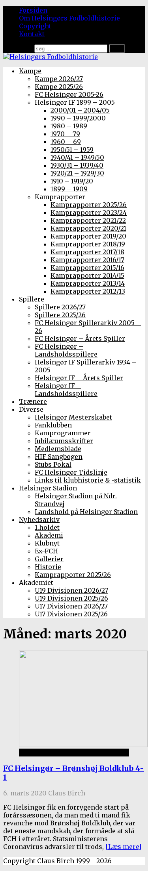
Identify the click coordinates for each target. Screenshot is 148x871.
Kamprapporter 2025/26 (89, 205)
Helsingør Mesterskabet (73, 417)
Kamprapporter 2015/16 (87, 268)
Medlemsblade (58, 449)
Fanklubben (53, 425)
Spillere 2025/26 (60, 315)
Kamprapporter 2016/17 (87, 260)
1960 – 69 (66, 142)
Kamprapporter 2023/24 (89, 212)
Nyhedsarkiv (39, 519)
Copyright (35, 26)
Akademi (49, 535)
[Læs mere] (123, 847)
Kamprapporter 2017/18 (87, 252)
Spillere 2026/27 (60, 307)
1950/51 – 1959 (72, 149)
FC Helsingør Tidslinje (71, 472)
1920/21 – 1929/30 (77, 173)
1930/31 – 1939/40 (77, 165)
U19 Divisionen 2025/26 (71, 598)
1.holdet (47, 527)
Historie (48, 567)
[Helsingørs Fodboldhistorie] (50, 57)
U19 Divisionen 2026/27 (71, 590)
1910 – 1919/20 (72, 181)
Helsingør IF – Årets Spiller (79, 378)
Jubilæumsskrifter (64, 441)
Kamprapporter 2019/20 (88, 236)
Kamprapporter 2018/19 (88, 244)
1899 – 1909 (69, 189)
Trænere (33, 401)
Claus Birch (66, 793)
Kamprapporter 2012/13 (88, 291)
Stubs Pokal (53, 464)
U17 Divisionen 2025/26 (71, 614)
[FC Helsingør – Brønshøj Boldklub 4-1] (83, 745)
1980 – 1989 (69, 126)
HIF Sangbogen (58, 456)
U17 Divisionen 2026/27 (71, 606)
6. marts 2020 (25, 793)
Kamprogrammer (63, 433)
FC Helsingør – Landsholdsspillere (66, 350)
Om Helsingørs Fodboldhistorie (69, 18)
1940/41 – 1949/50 (77, 157)
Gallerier (49, 559)
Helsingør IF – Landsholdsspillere (66, 390)
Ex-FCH (46, 551)
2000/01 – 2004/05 (80, 110)
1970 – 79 (65, 134)
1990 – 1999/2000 (78, 118)
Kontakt (32, 34)
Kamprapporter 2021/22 (88, 220)
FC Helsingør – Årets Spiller (80, 338)
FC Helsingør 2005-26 (69, 94)
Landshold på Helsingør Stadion (86, 512)
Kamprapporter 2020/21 (88, 228)
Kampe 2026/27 (59, 79)
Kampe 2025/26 (59, 87)
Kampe (30, 71)
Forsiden (33, 10)
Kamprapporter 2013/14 (88, 283)
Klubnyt (47, 543)
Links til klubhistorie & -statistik (88, 480)
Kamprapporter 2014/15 (87, 275)
